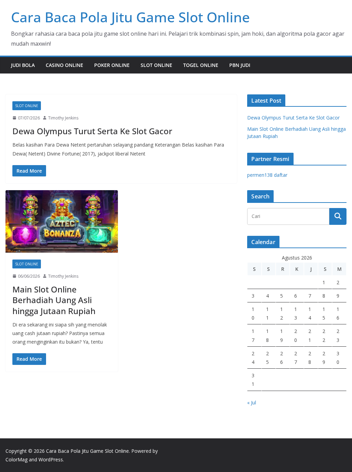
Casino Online (64, 65)
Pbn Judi (239, 65)
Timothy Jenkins (63, 118)
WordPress (50, 459)
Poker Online (112, 65)
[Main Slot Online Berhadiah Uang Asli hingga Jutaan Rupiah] (62, 221)
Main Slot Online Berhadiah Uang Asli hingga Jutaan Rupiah (54, 300)
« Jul (251, 402)
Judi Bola (23, 65)
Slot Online (156, 65)
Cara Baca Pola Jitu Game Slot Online (130, 17)
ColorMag (17, 459)
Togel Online (200, 65)
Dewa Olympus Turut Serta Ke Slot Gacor (92, 131)
